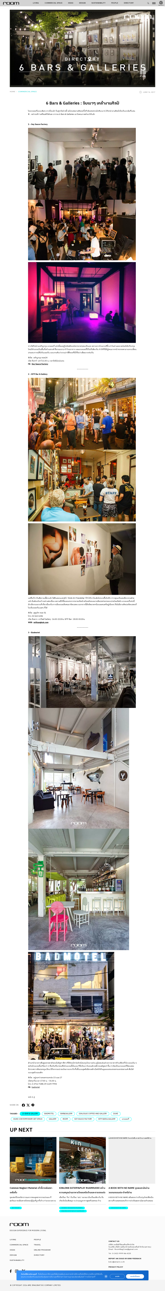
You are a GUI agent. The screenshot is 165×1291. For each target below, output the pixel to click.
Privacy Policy (116, 1267)
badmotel (36, 1087)
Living (36, 3)
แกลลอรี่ (125, 1119)
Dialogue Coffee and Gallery (93, 1113)
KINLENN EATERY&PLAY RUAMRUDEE (73, 1211)
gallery (52, 1119)
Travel (37, 1245)
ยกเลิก (117, 1276)
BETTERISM (16, 1208)
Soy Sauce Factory (40, 364)
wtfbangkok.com (41, 622)
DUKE (115, 1113)
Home (12, 92)
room (65, 1119)
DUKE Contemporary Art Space (27, 1119)
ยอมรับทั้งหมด (135, 1276)
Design (82, 3)
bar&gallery (66, 1113)
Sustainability (98, 3)
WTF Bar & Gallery (106, 1119)
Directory (129, 3)
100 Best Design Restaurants (72, 1208)
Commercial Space (53, 3)
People (114, 3)
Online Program (42, 1250)
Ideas (70, 3)
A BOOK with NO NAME (118, 1208)
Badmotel (49, 1113)
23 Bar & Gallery (30, 1113)
